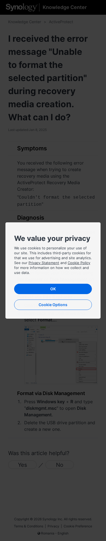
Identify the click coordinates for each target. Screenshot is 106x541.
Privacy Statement (44, 263)
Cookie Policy (79, 263)
